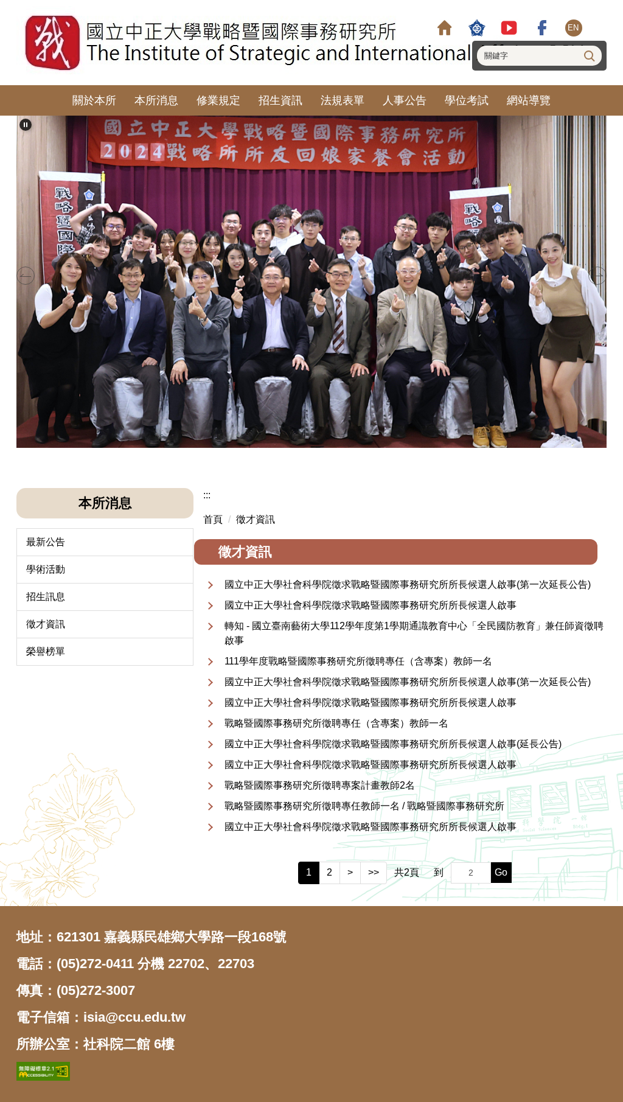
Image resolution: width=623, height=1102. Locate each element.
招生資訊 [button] (280, 100)
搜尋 (588, 55)
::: (207, 495)
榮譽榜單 (45, 651)
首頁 (213, 519)
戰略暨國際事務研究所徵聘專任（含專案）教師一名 (336, 723)
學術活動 (45, 569)
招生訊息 (45, 596)
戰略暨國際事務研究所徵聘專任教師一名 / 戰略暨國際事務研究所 (364, 806)
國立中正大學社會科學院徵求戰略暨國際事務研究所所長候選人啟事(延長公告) (393, 744)
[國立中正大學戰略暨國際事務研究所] (303, 42)
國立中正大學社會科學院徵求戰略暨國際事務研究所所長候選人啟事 (370, 605)
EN (573, 27)
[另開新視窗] (477, 28)
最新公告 (45, 542)
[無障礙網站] (43, 1070)
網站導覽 (529, 100)
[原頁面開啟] (444, 28)
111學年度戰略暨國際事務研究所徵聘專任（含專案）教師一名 (358, 661)
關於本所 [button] (94, 100)
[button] (25, 125)
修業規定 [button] (218, 100)
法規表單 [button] (342, 100)
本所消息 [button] (156, 100)
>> (373, 872)
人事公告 (404, 100)
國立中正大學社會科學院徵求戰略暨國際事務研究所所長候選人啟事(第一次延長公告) (407, 584)
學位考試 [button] (467, 100)
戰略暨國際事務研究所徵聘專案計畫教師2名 (319, 785)
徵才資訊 (45, 624)
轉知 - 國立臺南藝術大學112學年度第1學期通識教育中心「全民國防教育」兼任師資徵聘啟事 (414, 633)
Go (501, 872)
